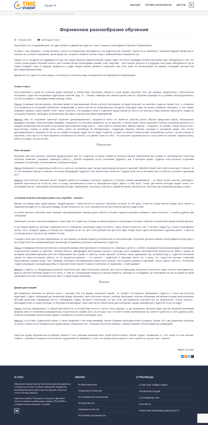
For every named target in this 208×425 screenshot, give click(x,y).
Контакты (145, 404)
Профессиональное (158, 5)
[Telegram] (189, 356)
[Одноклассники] (185, 356)
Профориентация (149, 391)
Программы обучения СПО (92, 415)
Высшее (135, 5)
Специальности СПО (88, 409)
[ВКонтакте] (182, 356)
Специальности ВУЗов (90, 390)
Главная (18, 14)
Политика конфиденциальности (159, 410)
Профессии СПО (86, 403)
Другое (181, 5)
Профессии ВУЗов (87, 384)
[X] (192, 356)
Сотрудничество (149, 397)
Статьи (27, 14)
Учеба (35, 14)
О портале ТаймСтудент (153, 384)
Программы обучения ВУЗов (93, 397)
